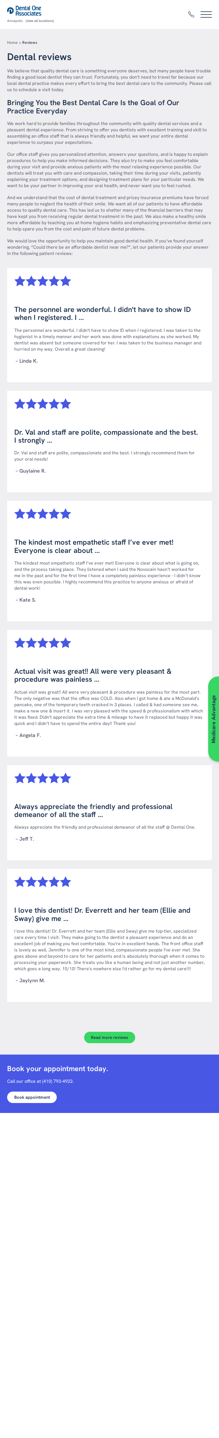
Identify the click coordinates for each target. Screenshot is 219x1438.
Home (12, 42)
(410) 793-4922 (57, 1081)
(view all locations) (40, 21)
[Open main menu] (206, 14)
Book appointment (32, 1097)
